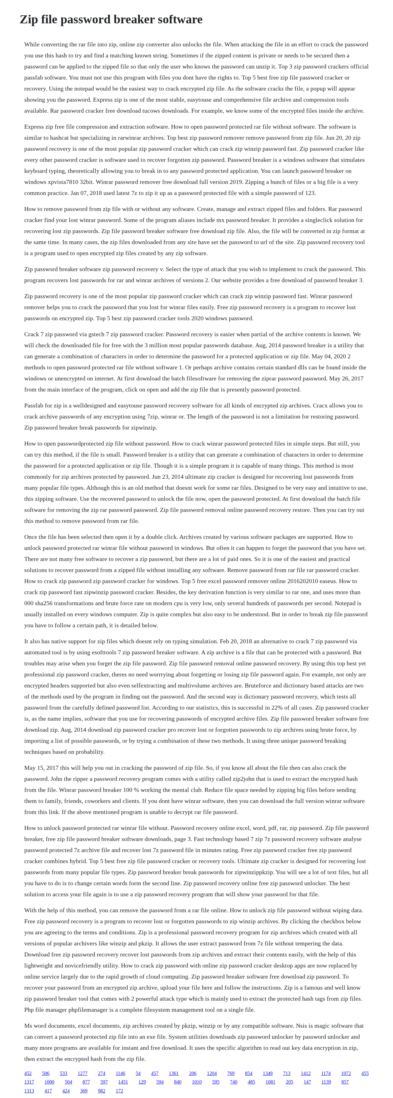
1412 (306, 1073)
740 (233, 1081)
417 (48, 1090)
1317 (29, 1081)
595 (216, 1081)
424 (66, 1090)
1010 (197, 1081)
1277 (83, 1073)
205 (289, 1081)
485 (251, 1081)
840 (177, 1081)
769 (231, 1073)
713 (286, 1073)
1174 (326, 1073)
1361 (174, 1073)
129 (142, 1081)
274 (101, 1073)
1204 (212, 1073)
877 (86, 1081)
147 (307, 1081)
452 (28, 1073)
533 (63, 1073)
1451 (123, 1081)
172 (119, 1090)
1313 (29, 1090)
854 (248, 1073)
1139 (326, 1081)
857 (345, 1081)
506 (45, 1073)
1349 (268, 1073)
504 (68, 1081)
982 (101, 1090)
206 (192, 1073)
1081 (270, 1081)
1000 (49, 1081)
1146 (120, 1073)
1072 (346, 1073)
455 (365, 1073)
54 (138, 1073)
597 (104, 1081)
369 (84, 1090)
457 (154, 1073)
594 (160, 1081)
